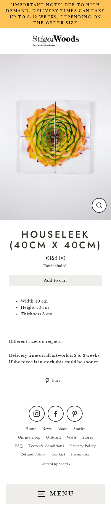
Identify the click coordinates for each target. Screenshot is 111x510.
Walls (72, 437)
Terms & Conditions (46, 446)
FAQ (18, 446)
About (62, 429)
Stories (79, 429)
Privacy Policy (83, 446)
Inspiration (81, 454)
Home (30, 429)
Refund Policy (33, 454)
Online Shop (29, 437)
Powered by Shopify (55, 464)
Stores (87, 437)
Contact (58, 454)
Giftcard (53, 437)
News (47, 429)
